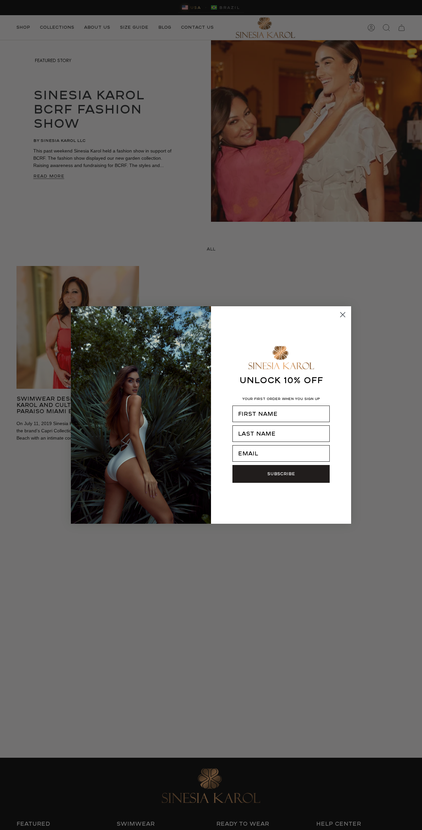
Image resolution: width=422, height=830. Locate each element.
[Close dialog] (342, 314)
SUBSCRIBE (281, 474)
